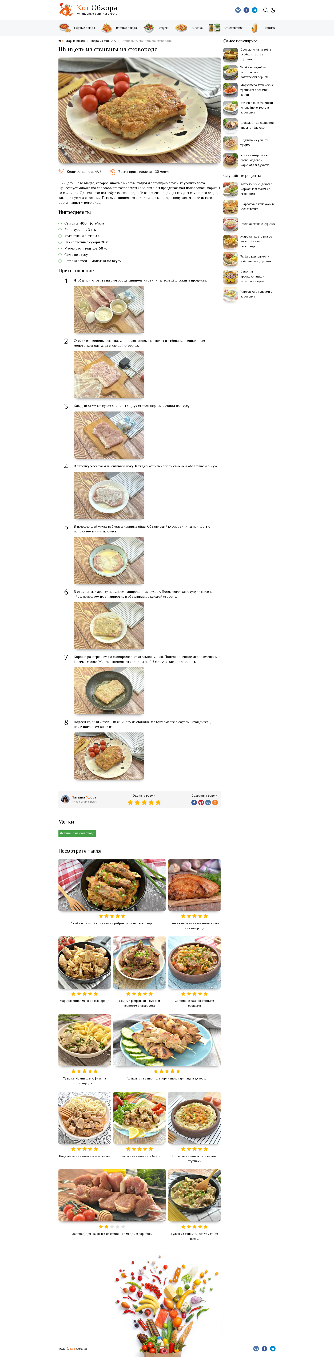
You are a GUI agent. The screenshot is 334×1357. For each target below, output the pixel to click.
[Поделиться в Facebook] (194, 802)
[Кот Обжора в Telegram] (254, 10)
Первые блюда (84, 28)
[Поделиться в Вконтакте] (208, 802)
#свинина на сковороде (77, 833)
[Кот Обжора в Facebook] (246, 10)
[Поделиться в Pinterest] (201, 802)
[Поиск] (266, 10)
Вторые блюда (126, 28)
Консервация (233, 28)
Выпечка (196, 28)
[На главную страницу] (59, 41)
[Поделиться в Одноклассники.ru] (215, 802)
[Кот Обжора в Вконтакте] (238, 10)
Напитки (270, 28)
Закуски (163, 28)
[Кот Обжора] (66, 10)
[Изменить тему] (273, 10)
